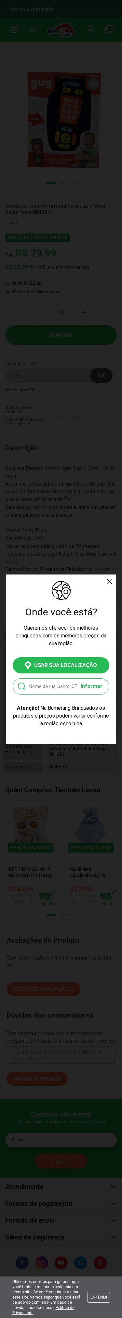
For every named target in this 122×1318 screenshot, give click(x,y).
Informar (91, 686)
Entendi (98, 1297)
